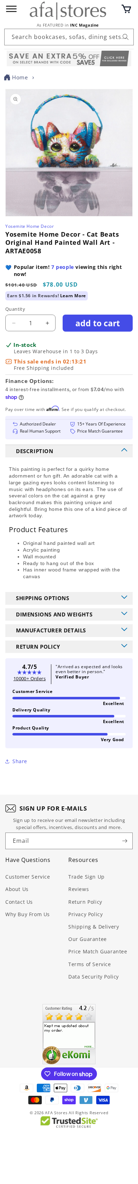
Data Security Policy (93, 976)
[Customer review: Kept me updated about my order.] (69, 1034)
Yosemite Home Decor (29, 226)
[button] (126, 9)
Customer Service (27, 876)
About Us (17, 889)
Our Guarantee (87, 939)
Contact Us (19, 901)
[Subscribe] (124, 841)
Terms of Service (89, 964)
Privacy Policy (85, 914)
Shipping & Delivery (93, 926)
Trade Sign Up (86, 876)
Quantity (15, 309)
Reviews (78, 889)
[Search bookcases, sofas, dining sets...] (125, 37)
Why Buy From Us (27, 914)
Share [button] (19, 761)
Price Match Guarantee (97, 951)
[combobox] (69, 37)
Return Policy (85, 901)
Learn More (73, 296)
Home (20, 77)
